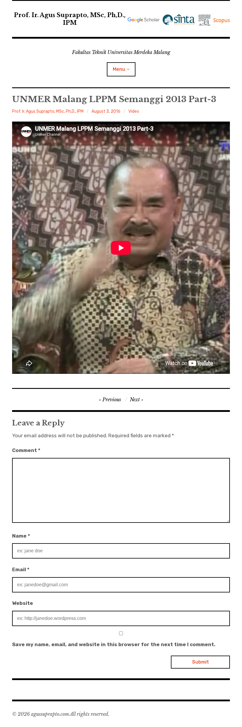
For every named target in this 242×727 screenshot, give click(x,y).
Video (133, 111)
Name (21, 536)
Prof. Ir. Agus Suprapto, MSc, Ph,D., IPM (69, 19)
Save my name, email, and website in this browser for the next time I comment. (113, 644)
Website (22, 603)
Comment (26, 450)
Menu (119, 69)
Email (21, 569)
